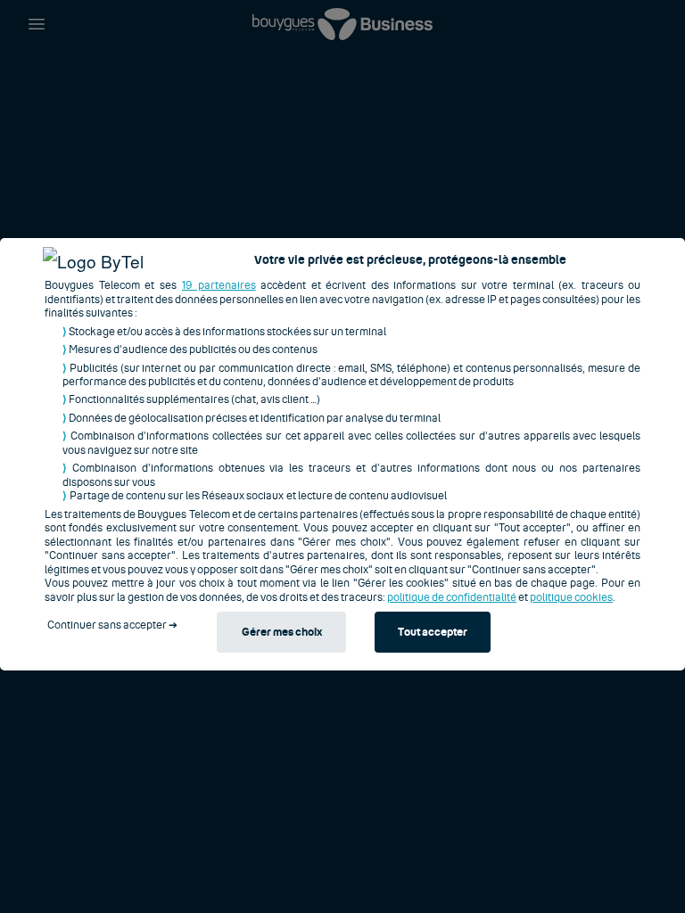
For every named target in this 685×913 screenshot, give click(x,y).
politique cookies (571, 597)
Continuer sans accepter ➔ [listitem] (112, 625)
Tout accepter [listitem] (432, 632)
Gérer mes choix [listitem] (282, 632)
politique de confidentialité (451, 597)
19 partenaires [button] (219, 285)
